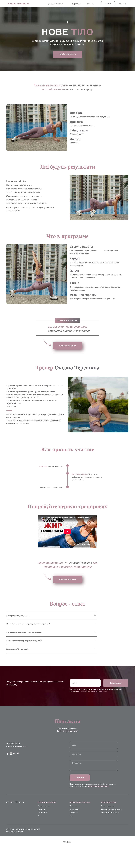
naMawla (21, 831)
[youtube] (14, 753)
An (17, 831)
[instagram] (11, 753)
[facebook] (7, 753)
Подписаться (115, 683)
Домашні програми (55, 4)
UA (64, 842)
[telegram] (17, 753)
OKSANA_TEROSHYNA (18, 3)
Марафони (76, 4)
